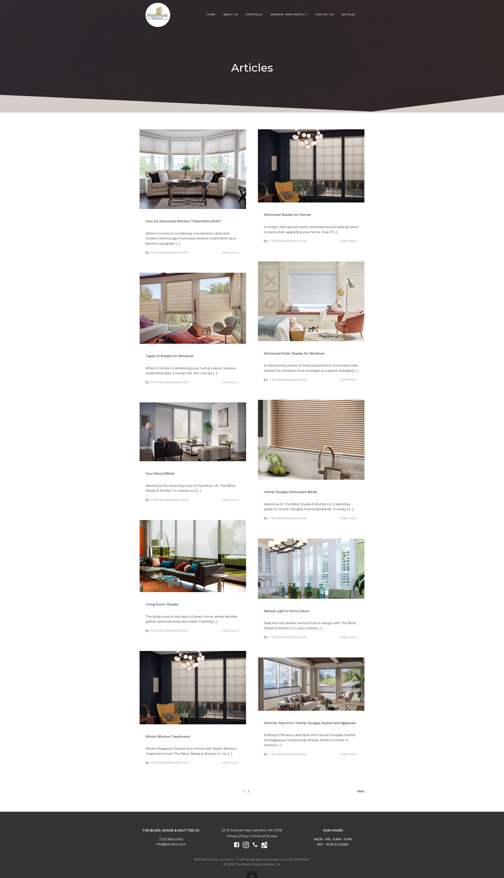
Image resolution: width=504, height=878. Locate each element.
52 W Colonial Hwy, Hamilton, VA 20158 (252, 830)
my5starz (226, 859)
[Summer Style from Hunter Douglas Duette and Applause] (311, 684)
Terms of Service (264, 836)
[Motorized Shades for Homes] (311, 165)
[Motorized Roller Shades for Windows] (311, 301)
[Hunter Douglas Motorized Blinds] (311, 439)
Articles (348, 14)
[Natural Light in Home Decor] (311, 568)
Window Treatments (287, 14)
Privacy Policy (238, 836)
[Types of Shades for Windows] (193, 308)
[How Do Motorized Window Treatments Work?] (193, 169)
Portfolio (254, 14)
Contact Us (324, 14)
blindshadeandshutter (171, 252)
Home (211, 14)
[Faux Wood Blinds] (193, 431)
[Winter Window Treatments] (193, 687)
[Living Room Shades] (193, 556)
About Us (230, 14)
